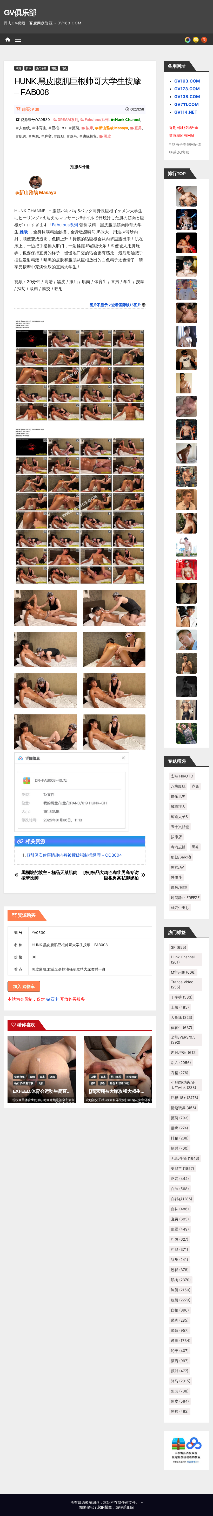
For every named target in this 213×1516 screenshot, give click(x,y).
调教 (54, 68)
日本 (28, 68)
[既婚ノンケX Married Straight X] (186, 405)
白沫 (180, 1188)
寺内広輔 (178, 847)
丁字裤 (181, 997)
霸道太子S (179, 816)
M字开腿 (183, 972)
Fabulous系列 (97, 119)
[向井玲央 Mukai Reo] (186, 616)
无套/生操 (185, 1158)
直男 (138, 128)
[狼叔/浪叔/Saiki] (186, 265)
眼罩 (180, 1229)
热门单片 (41, 68)
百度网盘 (131, 1076)
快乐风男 (178, 796)
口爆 (93, 1076)
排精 (180, 1138)
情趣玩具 (183, 1107)
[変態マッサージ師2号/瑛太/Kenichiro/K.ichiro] (186, 382)
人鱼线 (24, 128)
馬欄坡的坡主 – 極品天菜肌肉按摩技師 (49, 875)
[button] (204, 39)
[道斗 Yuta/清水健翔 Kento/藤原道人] (186, 499)
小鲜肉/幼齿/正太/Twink (183, 1085)
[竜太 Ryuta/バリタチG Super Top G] (186, 359)
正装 (180, 1178)
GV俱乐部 (20, 12)
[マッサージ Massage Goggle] (186, 592)
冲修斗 (176, 877)
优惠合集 (19, 1076)
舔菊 (180, 1330)
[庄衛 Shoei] (186, 569)
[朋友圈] (188, 39)
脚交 (48, 136)
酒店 (180, 1360)
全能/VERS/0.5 (183, 1039)
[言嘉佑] (186, 335)
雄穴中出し (180, 907)
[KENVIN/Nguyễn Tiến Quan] (186, 219)
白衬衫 (181, 1199)
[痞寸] (186, 429)
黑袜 (195, 847)
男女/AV (177, 867)
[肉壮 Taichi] (186, 732)
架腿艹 (182, 1168)
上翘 (180, 1007)
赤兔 (195, 786)
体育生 (40, 128)
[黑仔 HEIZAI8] (186, 476)
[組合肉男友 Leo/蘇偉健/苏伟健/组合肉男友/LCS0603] (186, 289)
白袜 (180, 1209)
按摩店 (176, 837)
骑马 (180, 1381)
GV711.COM (186, 104)
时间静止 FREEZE (185, 897)
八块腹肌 (178, 786)
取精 (18, 68)
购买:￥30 (30, 109)
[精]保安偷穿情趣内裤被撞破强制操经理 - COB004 (74, 855)
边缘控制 (90, 136)
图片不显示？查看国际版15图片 (115, 305)
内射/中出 (184, 1052)
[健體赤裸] (186, 546)
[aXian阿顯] (186, 662)
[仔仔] (186, 686)
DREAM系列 (68, 119)
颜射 (179, 1371)
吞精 (179, 1072)
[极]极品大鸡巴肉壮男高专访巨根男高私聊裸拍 (110, 875)
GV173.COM (187, 88)
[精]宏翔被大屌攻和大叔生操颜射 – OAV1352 (133, 1091)
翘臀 (180, 1269)
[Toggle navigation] (18, 39)
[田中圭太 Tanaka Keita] (186, 522)
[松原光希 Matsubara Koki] (186, 312)
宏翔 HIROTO (182, 776)
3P (178, 947)
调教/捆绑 (179, 887)
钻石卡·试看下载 (23, 1083)
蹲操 (180, 1340)
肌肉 (22, 136)
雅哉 (23, 231)
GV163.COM (187, 81)
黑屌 (180, 1391)
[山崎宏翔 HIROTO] (186, 195)
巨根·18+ (59, 128)
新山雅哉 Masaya (113, 128)
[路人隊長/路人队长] (186, 709)
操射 (180, 1148)
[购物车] (196, 39)
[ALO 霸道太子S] (186, 452)
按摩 (89, 128)
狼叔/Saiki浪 (181, 857)
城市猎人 (178, 806)
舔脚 (180, 1320)
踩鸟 (73, 136)
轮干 (180, 1350)
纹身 (179, 1259)
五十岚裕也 (180, 826)
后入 (181, 1062)
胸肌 (35, 136)
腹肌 (60, 136)
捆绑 (179, 1128)
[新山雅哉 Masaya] (35, 182)
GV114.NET (185, 112)
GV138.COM (187, 96)
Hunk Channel (127, 119)
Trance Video (182, 984)
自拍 (180, 1310)
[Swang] (186, 242)
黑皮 (107, 136)
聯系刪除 (126, 1507)
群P (93, 1083)
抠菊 (75, 128)
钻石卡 (52, 999)
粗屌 (179, 1239)
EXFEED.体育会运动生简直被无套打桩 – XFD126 (61, 1091)
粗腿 (179, 1249)
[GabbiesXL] (186, 639)
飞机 (64, 68)
